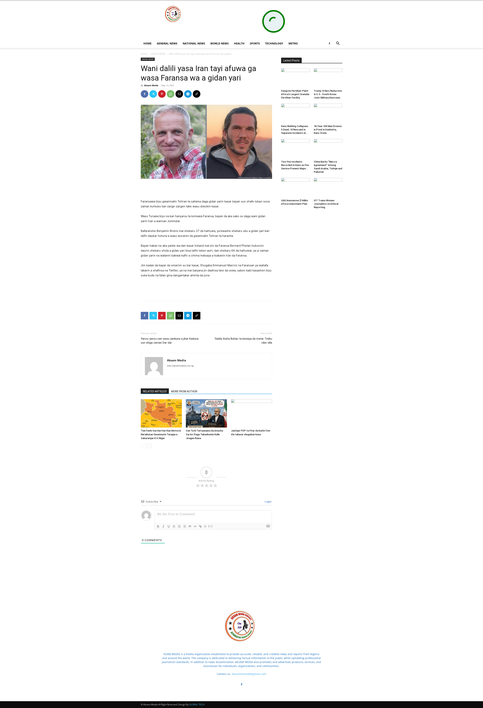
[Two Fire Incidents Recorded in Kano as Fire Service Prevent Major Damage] (295, 149)
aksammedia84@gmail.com (249, 674)
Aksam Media (151, 85)
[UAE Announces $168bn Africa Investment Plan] (295, 188)
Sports (255, 43)
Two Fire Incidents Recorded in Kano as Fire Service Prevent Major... (295, 165)
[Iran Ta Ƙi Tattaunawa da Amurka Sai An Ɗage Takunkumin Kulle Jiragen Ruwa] (206, 413)
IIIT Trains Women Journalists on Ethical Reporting (326, 204)
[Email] (179, 94)
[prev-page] (143, 445)
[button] (337, 44)
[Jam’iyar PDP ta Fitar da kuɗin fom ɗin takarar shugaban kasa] (251, 413)
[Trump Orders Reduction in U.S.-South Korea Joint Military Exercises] (328, 78)
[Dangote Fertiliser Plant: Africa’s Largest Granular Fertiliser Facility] (295, 78)
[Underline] (168, 526)
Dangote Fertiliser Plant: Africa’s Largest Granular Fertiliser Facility (295, 94)
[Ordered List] (179, 526)
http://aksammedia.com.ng (180, 365)
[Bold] (158, 526)
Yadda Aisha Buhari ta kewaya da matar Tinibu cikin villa (243, 340)
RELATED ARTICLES (155, 391)
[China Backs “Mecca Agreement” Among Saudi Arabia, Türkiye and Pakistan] (328, 149)
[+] (210, 526)
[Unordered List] (184, 526)
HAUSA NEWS (158, 53)
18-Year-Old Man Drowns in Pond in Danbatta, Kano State (328, 129)
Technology (274, 43)
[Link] (200, 526)
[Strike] (174, 526)
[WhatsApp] (170, 94)
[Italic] (163, 526)
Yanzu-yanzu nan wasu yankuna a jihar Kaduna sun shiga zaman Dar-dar (169, 340)
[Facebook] (329, 43)
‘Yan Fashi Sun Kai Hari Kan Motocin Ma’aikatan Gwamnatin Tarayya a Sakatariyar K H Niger (161, 434)
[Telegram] (188, 94)
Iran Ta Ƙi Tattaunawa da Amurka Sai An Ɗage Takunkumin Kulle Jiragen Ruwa (204, 434)
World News (219, 43)
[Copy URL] (196, 94)
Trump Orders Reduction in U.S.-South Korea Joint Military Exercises (328, 94)
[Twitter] (153, 94)
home (147, 43)
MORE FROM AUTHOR (184, 391)
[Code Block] (195, 526)
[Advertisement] (206, 189)
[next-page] (149, 445)
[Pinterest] (162, 94)
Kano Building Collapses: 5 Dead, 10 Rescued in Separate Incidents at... (294, 129)
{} (205, 526)
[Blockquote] (189, 526)
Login (267, 501)
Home (144, 53)
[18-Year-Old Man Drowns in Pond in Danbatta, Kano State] (328, 113)
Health (239, 43)
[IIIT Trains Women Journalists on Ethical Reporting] (328, 188)
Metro (293, 43)
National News (194, 43)
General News (167, 43)
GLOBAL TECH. (197, 704)
